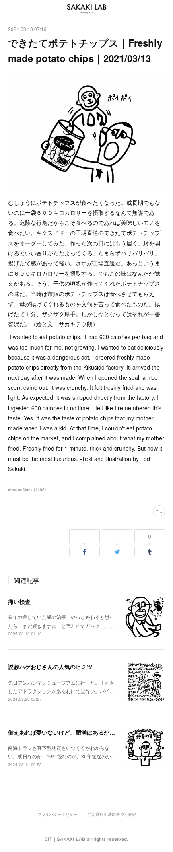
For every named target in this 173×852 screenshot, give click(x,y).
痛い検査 (19, 601)
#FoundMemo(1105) (27, 489)
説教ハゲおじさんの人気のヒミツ (50, 667)
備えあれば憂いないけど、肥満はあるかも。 (64, 732)
